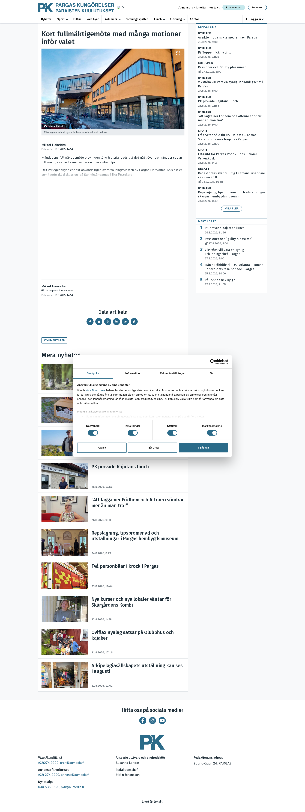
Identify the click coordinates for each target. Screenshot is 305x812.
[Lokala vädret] (119, 7)
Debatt (203, 169)
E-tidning (176, 19)
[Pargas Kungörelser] (152, 741)
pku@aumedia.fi (72, 787)
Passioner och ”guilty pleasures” (228, 241)
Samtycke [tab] (93, 373)
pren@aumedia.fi (72, 763)
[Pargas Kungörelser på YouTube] (162, 720)
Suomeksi (257, 7)
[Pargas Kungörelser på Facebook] (142, 720)
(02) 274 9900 (48, 775)
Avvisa (102, 447)
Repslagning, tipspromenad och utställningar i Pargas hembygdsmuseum (231, 196)
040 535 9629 (48, 787)
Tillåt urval (152, 447)
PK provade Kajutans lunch (225, 230)
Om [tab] (212, 373)
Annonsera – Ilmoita (192, 8)
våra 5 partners (96, 390)
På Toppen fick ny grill (221, 282)
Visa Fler (231, 208)
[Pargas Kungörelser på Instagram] (152, 720)
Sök (196, 19)
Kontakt (214, 8)
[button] (255, 19)
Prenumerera (233, 7)
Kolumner (110, 19)
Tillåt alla (203, 447)
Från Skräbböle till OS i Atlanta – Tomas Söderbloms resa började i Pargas (227, 139)
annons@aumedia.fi (75, 775)
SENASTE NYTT (209, 27)
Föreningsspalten (137, 19)
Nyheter (46, 19)
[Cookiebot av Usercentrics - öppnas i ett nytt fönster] (212, 361)
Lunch (158, 19)
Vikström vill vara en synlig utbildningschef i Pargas (224, 254)
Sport (61, 19)
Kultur (77, 19)
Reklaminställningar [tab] (172, 373)
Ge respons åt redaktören (59, 290)
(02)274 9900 (48, 763)
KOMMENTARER (54, 340)
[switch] (133, 433)
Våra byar (93, 19)
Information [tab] (132, 373)
